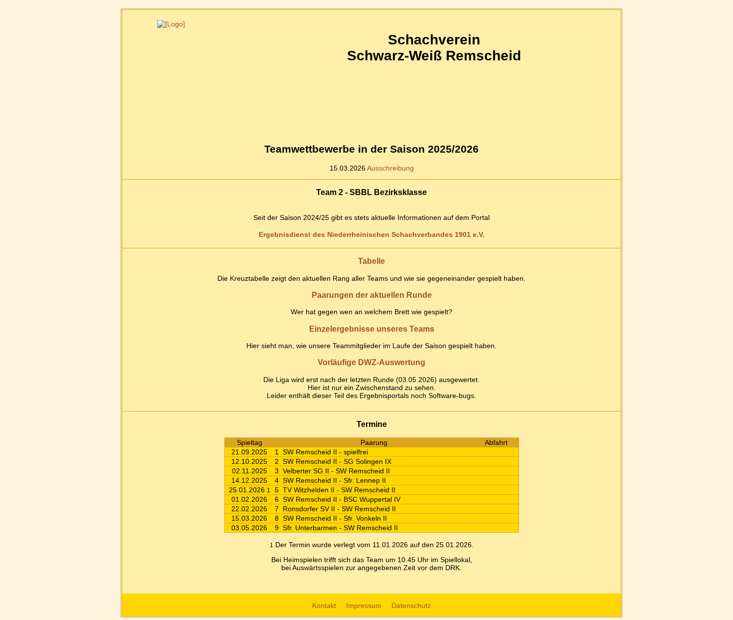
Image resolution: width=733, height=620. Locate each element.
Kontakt (325, 606)
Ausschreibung (390, 168)
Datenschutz (411, 606)
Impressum (364, 606)
